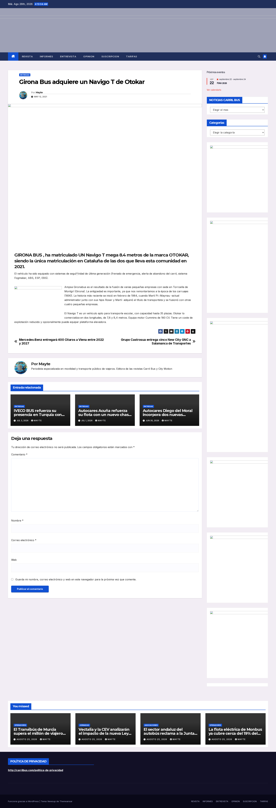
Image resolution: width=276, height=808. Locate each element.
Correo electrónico (23, 540)
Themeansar (66, 801)
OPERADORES (20, 725)
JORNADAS (84, 725)
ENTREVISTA (68, 56)
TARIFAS (131, 56)
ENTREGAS (24, 75)
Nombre (17, 520)
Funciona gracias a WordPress (23, 801)
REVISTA (27, 56)
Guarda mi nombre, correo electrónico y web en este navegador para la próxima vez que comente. (75, 579)
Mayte (39, 92)
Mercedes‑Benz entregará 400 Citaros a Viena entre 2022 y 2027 (61, 341)
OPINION (88, 56)
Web (14, 559)
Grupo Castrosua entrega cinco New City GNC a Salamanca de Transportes (156, 341)
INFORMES (46, 56)
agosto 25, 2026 (27, 739)
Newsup (52, 801)
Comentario (19, 454)
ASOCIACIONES (151, 725)
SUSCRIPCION (110, 56)
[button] (259, 56)
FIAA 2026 (222, 83)
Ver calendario (214, 89)
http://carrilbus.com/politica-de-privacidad (35, 770)
